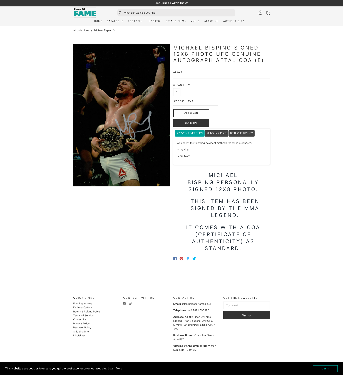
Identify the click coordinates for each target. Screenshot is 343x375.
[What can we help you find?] (179, 13)
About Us (211, 21)
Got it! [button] (325, 368)
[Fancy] (188, 258)
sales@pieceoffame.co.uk (197, 303)
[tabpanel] (221, 149)
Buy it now (191, 122)
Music (195, 21)
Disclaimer (79, 335)
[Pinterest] (181, 258)
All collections (81, 30)
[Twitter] (194, 258)
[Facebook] (175, 258)
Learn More (183, 155)
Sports (154, 21)
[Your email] (246, 305)
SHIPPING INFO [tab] (217, 133)
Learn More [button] (115, 368)
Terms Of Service (83, 315)
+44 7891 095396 (198, 310)
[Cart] (268, 12)
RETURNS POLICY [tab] (241, 133)
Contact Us (79, 319)
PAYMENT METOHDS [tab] (190, 133)
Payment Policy (82, 327)
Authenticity (233, 21)
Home (98, 21)
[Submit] (118, 12)
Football (135, 21)
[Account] (260, 12)
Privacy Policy (81, 323)
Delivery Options (83, 307)
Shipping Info (81, 331)
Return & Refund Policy (86, 311)
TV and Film (175, 21)
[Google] (201, 258)
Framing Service (82, 303)
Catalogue (115, 21)
